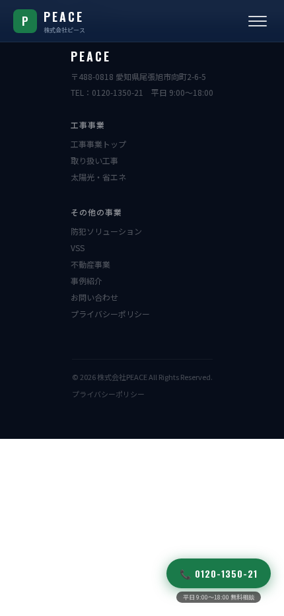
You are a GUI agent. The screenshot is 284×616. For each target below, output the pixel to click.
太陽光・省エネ (98, 176)
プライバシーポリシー (110, 313)
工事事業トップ (98, 143)
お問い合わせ (94, 297)
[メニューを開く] (257, 21)
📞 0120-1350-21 (219, 573)
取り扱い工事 (94, 160)
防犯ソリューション (106, 231)
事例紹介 (86, 280)
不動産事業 (90, 264)
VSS (78, 247)
